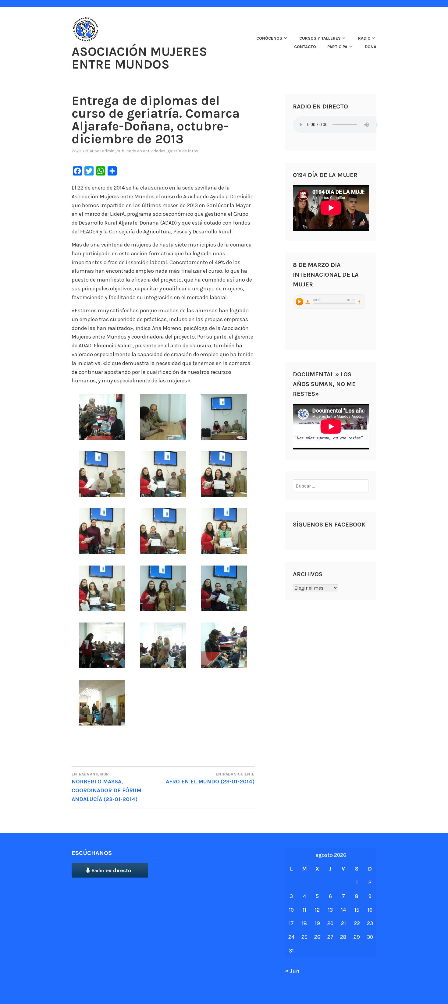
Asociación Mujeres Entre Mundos (139, 58)
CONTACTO (305, 46)
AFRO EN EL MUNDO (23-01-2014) (210, 778)
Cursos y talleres (320, 38)
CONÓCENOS (269, 38)
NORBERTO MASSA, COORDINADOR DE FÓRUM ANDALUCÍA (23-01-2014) (106, 787)
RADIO (364, 38)
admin (108, 151)
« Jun (292, 970)
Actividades (154, 151)
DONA (370, 46)
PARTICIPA (337, 46)
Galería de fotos (182, 151)
